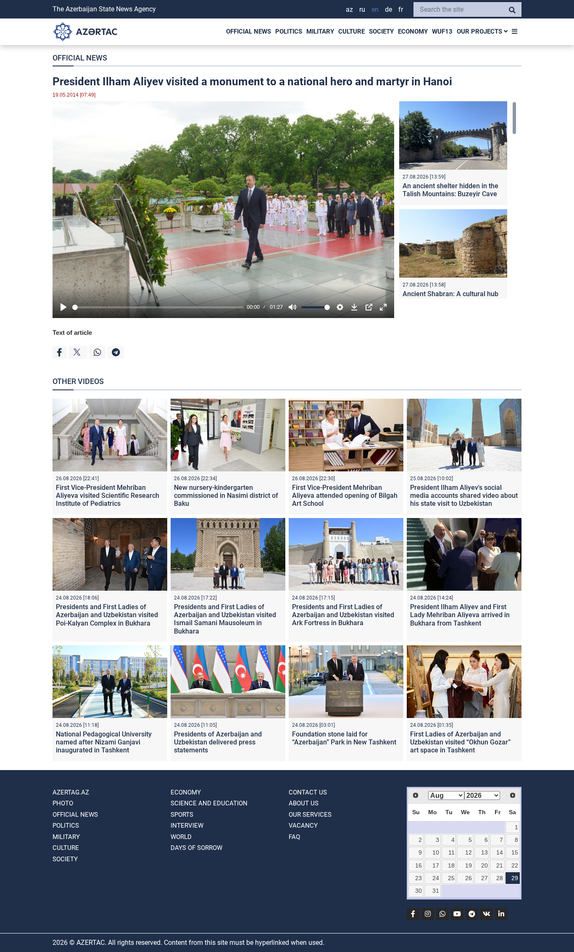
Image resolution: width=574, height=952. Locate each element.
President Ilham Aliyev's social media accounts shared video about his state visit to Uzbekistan (464, 496)
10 (435, 852)
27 (484, 878)
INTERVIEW (187, 825)
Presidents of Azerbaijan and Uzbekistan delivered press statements (218, 742)
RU (362, 9)
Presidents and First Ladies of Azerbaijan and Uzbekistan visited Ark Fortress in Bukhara (343, 615)
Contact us (308, 792)
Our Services (310, 814)
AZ (349, 9)
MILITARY (320, 31)
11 (451, 852)
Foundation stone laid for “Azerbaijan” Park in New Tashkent (344, 738)
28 (499, 878)
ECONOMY (413, 31)
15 (514, 852)
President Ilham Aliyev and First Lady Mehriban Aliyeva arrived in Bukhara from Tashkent (460, 615)
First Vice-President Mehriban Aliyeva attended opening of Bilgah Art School (345, 496)
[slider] (158, 307)
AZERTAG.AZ (71, 792)
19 (468, 865)
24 (435, 878)
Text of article (72, 332)
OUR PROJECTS (480, 31)
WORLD (181, 837)
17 (435, 865)
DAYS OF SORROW (196, 848)
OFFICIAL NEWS (248, 31)
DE (388, 9)
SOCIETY (381, 31)
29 (514, 878)
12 (468, 852)
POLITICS (288, 31)
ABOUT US (304, 803)
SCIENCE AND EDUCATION (209, 803)
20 (484, 865)
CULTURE (351, 31)
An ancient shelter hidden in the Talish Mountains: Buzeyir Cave (450, 190)
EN (375, 9)
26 (468, 878)
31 (435, 890)
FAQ (294, 837)
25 (451, 878)
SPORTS (182, 814)
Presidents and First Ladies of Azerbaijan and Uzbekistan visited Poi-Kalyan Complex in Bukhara (107, 615)
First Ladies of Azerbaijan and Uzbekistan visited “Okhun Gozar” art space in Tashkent (460, 742)
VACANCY (303, 825)
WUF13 (442, 31)
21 (499, 865)
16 (418, 865)
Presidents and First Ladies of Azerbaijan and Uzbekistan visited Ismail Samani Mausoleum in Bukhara (225, 619)
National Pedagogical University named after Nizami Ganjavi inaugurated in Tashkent (104, 742)
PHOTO (63, 803)
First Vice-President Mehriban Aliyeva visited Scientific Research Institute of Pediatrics (107, 496)
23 (418, 878)
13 (484, 852)
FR (400, 9)
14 (499, 852)
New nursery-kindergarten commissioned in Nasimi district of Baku (226, 496)
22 (514, 865)
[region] (457, 200)
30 (418, 890)
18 (451, 865)
